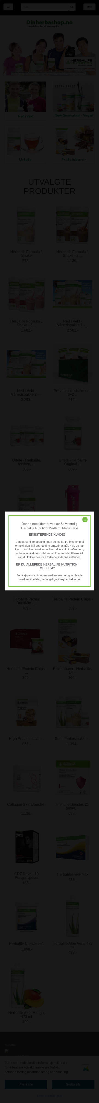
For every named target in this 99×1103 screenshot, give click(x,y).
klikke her (33, 557)
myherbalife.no (70, 579)
